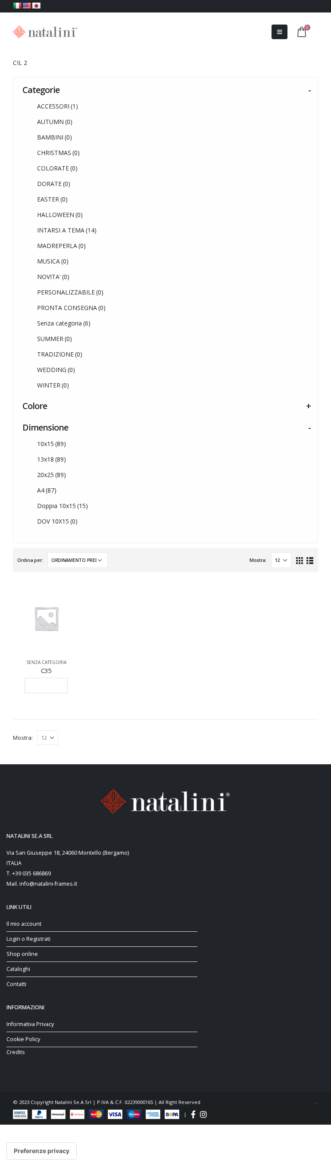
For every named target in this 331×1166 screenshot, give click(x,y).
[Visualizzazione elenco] (310, 560)
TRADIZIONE (59, 354)
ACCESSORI (57, 106)
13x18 (51, 459)
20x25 (51, 475)
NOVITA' (53, 277)
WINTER (53, 385)
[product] (46, 618)
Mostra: (258, 560)
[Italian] (17, 5)
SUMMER (54, 339)
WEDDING (56, 370)
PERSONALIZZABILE (70, 292)
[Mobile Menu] (279, 32)
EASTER (52, 199)
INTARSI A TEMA (67, 230)
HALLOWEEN (60, 215)
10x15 (51, 444)
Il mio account (23, 923)
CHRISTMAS (58, 153)
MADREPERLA (61, 246)
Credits (15, 1052)
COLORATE (57, 168)
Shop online (22, 954)
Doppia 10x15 (62, 506)
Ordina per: (30, 560)
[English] (26, 5)
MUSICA (53, 261)
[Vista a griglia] (300, 560)
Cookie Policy (23, 1039)
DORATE (53, 184)
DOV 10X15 (57, 521)
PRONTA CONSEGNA (71, 308)
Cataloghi (18, 969)
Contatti (16, 984)
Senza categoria (64, 323)
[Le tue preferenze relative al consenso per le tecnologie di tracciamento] (41, 1151)
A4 (46, 490)
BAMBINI (54, 137)
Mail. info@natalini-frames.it (41, 883)
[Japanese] (36, 5)
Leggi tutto (46, 685)
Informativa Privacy (30, 1024)
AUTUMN (54, 122)
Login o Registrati (28, 939)
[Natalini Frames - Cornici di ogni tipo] (45, 31)
